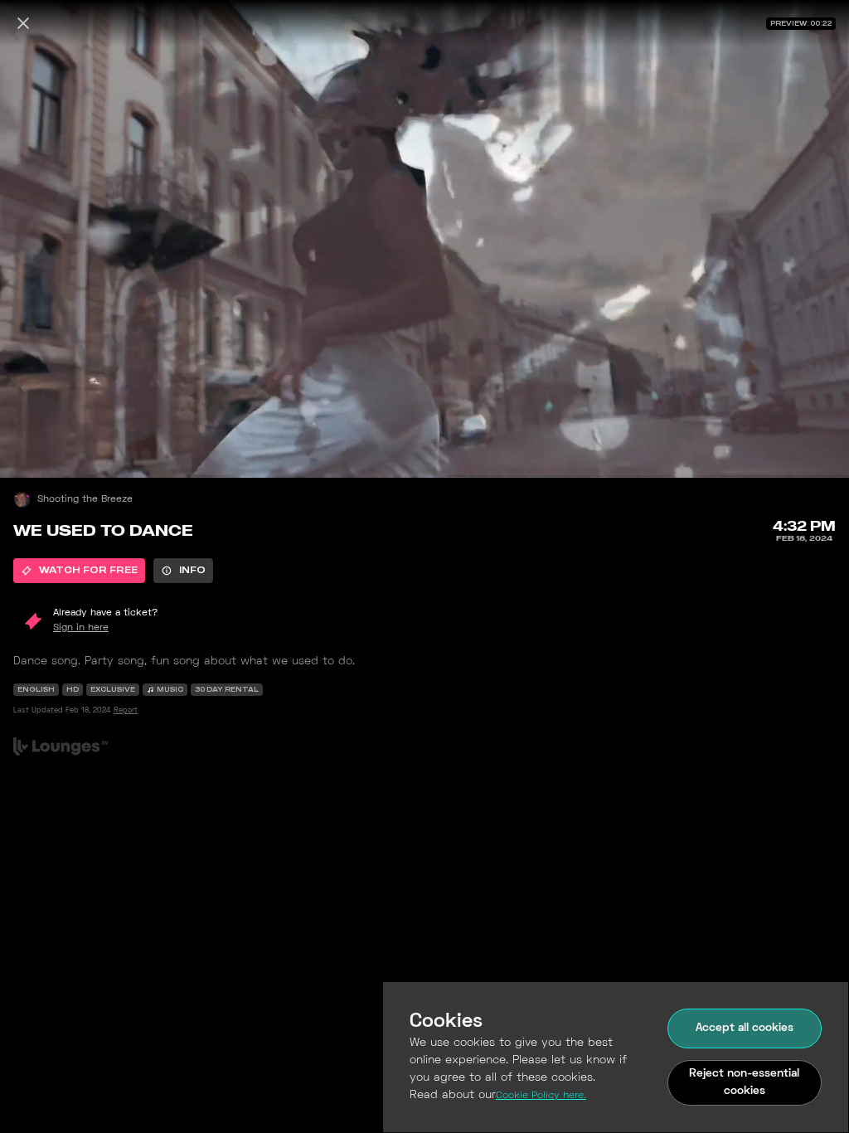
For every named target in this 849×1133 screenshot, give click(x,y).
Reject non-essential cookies (744, 1082)
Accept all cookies (744, 1028)
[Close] (23, 23)
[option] (79, 570)
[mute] (29, 447)
